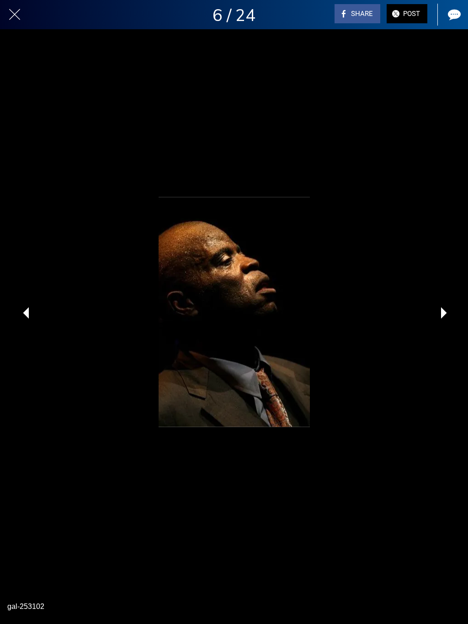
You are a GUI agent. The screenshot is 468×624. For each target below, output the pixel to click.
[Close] (14, 14)
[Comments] (453, 15)
